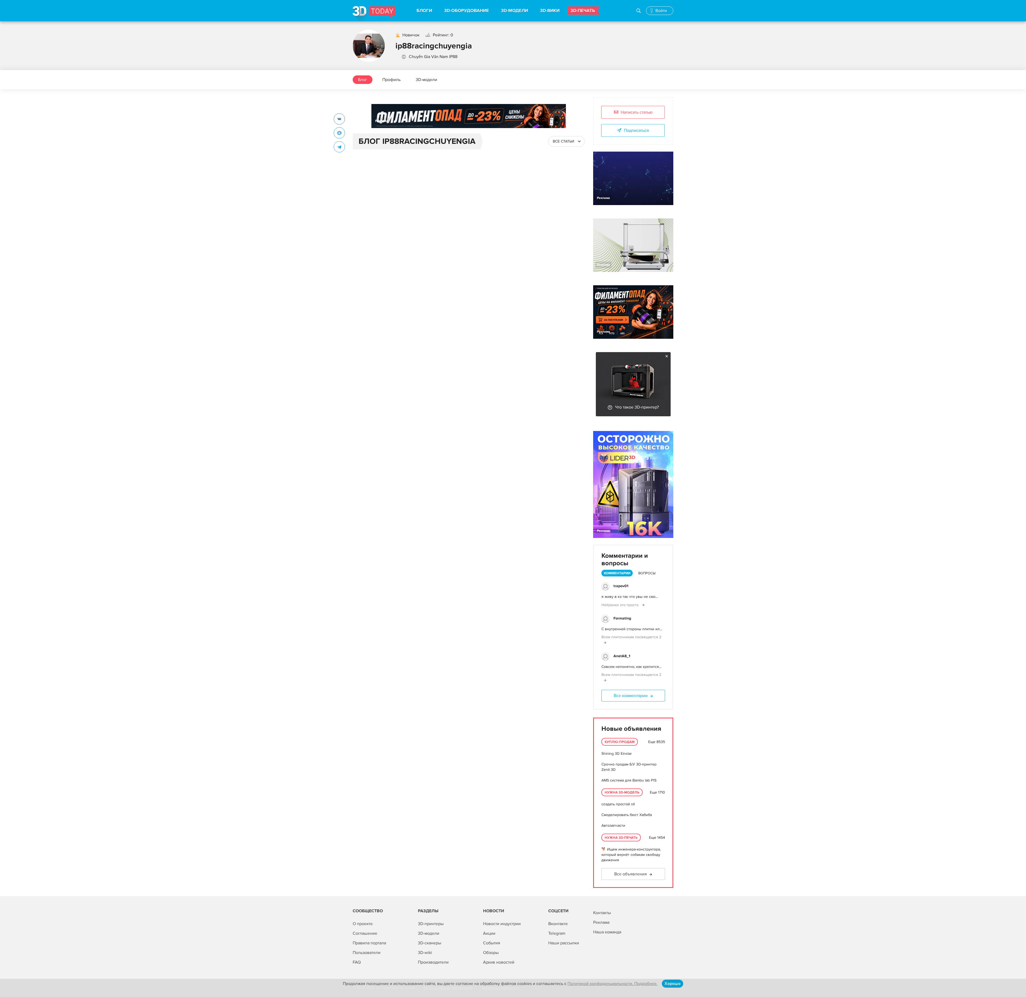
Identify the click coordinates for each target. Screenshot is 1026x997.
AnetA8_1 (621, 656)
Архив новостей (498, 962)
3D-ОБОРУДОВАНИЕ (466, 10)
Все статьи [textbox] (563, 141)
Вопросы (646, 573)
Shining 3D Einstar (616, 753)
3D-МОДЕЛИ (514, 10)
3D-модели (426, 79)
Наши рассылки (563, 943)
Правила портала (369, 943)
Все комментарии (631, 695)
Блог (362, 79)
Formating (622, 618)
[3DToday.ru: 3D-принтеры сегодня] (374, 13)
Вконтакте (558, 923)
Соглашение (365, 933)
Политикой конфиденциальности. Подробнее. (613, 983)
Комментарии (617, 573)
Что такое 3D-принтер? (637, 407)
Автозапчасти (613, 825)
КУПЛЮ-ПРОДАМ (620, 742)
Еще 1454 (657, 837)
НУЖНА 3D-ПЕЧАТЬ (621, 838)
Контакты (602, 912)
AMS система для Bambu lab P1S (628, 780)
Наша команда (607, 932)
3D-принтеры (431, 923)
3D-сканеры (429, 943)
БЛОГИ (424, 10)
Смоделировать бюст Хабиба (626, 815)
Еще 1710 (657, 792)
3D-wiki (425, 952)
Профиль (391, 79)
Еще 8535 (656, 742)
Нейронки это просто (620, 605)
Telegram (556, 933)
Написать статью (636, 112)
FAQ (357, 962)
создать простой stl (618, 804)
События (491, 943)
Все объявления (630, 874)
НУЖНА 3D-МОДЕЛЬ (622, 792)
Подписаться (636, 130)
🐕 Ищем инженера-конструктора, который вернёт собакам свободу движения (631, 854)
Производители (433, 962)
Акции (489, 933)
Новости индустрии (502, 923)
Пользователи (366, 952)
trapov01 (620, 586)
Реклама (381, 121)
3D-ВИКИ (549, 10)
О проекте (363, 923)
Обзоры (491, 952)
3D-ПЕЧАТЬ (582, 10)
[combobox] (566, 141)
